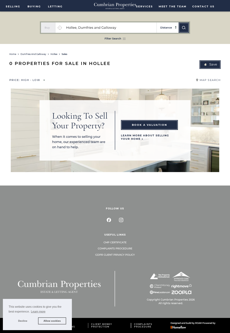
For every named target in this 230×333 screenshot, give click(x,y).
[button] (210, 64)
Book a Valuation (149, 124)
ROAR (198, 323)
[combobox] (110, 27)
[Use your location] (59, 27)
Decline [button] (22, 320)
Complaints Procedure (115, 248)
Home (12, 54)
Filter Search (113, 38)
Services (144, 6)
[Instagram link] (121, 220)
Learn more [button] (38, 311)
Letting (55, 6)
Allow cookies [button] (52, 320)
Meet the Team (173, 6)
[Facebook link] (109, 220)
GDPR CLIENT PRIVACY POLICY (115, 254)
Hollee (53, 54)
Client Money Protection (101, 325)
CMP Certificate (115, 242)
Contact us (203, 6)
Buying (34, 6)
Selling (13, 6)
